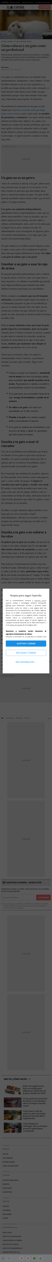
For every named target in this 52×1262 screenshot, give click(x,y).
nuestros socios (40, 600)
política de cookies (16, 625)
